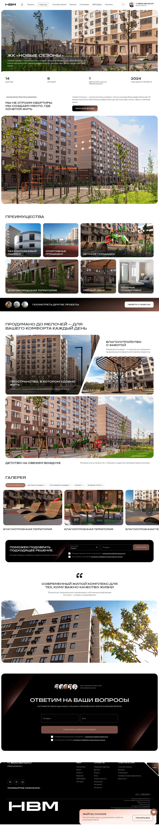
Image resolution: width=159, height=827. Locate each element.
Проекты (30, 4)
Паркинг (79, 485)
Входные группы (96, 485)
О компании (84, 4)
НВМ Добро (97, 4)
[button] (32, 510)
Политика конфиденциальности (141, 798)
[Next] (149, 512)
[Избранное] (123, 4)
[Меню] (22, 4)
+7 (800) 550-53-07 (145, 3)
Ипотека (73, 4)
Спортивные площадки (60, 485)
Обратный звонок (141, 5)
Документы (122, 779)
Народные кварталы (102, 767)
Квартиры (43, 4)
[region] (79, 511)
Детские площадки (37, 485)
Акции (78, 770)
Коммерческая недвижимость (129, 776)
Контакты (109, 4)
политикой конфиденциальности (114, 553)
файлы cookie (101, 817)
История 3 (98, 784)
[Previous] (149, 507)
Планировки (123, 773)
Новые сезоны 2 (100, 779)
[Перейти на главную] (10, 5)
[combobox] (84, 547)
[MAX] (22, 782)
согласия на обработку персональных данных (107, 557)
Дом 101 (97, 770)
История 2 (98, 787)
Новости (79, 773)
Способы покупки (59, 4)
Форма (96, 773)
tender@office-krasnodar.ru (23, 788)
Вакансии (80, 776)
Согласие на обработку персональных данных (137, 800)
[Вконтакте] (10, 782)
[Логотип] (33, 806)
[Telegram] (16, 782)
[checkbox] (69, 553)
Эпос (96, 776)
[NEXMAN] (142, 794)
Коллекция (98, 782)
